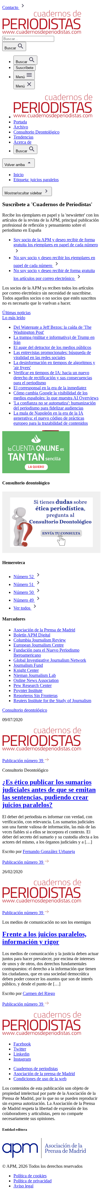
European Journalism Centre (38, 645)
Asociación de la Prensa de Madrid (44, 629)
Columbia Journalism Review (39, 640)
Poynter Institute (27, 690)
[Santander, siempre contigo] (36, 471)
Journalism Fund (28, 665)
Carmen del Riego (39, 993)
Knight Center (26, 670)
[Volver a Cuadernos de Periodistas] (41, 33)
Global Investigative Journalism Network (49, 660)
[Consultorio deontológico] (51, 551)
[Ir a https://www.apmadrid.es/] (44, 1156)
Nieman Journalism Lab (34, 675)
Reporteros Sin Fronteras (35, 695)
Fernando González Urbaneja (49, 851)
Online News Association (36, 680)
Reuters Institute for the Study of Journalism (52, 700)
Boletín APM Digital (31, 635)
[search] (25, 60)
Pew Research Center (32, 685)
